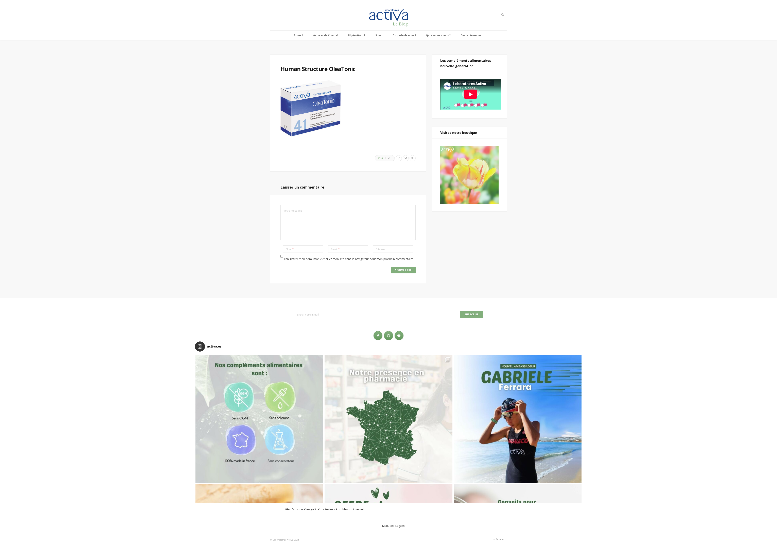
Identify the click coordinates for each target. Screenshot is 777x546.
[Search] (502, 14)
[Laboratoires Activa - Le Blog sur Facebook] (378, 335)
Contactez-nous (471, 35)
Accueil (298, 35)
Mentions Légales (393, 526)
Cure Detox (325, 509)
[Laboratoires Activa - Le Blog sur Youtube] (399, 335)
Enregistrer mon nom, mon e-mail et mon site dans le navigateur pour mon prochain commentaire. (349, 259)
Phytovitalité (356, 35)
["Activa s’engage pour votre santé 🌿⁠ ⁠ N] (259, 419)
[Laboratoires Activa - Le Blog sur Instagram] (388, 335)
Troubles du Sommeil (350, 509)
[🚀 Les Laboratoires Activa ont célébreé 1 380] (388, 419)
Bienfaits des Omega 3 (300, 509)
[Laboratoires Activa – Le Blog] (388, 15)
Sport (378, 35)
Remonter (501, 539)
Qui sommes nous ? (438, 35)
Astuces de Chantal (325, 35)
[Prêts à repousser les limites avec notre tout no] (518, 419)
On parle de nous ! (404, 35)
